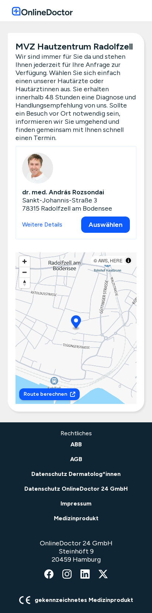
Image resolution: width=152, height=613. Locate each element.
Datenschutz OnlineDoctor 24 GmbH (76, 488)
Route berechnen (45, 394)
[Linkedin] (85, 574)
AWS (103, 260)
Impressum (76, 503)
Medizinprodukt (76, 518)
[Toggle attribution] (128, 260)
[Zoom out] (24, 272)
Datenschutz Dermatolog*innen (76, 473)
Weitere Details (42, 224)
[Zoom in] (24, 261)
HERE (116, 260)
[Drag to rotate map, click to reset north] (24, 282)
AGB (76, 459)
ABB (76, 444)
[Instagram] (67, 574)
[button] (76, 323)
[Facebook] (48, 574)
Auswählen (105, 225)
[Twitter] (103, 574)
